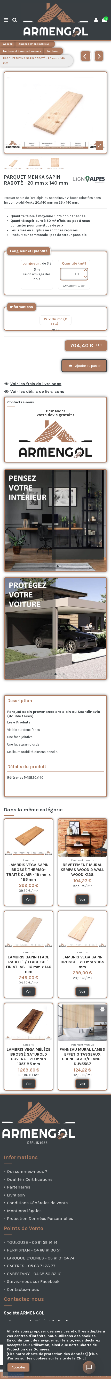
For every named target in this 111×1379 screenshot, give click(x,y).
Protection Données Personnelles (40, 1218)
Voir (28, 899)
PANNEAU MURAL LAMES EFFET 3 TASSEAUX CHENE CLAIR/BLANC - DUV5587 (82, 1056)
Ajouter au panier (87, 366)
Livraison (16, 1195)
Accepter (18, 1367)
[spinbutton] (74, 274)
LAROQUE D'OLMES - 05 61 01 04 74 (40, 1258)
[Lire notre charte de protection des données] (47, 1354)
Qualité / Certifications (29, 1179)
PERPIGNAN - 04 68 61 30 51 (34, 1250)
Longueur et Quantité (28, 251)
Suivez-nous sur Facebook (33, 1281)
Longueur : (31, 263)
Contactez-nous (23, 1289)
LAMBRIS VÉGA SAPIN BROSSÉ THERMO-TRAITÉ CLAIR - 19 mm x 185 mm (28, 872)
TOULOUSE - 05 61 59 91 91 (32, 1242)
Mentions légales (24, 1210)
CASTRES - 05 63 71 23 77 (31, 1265)
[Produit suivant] (98, 56)
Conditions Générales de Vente (37, 1202)
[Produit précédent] (86, 56)
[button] (85, 271)
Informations (21, 307)
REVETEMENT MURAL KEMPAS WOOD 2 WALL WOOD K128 (82, 870)
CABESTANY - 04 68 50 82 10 (34, 1273)
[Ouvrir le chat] (89, 1367)
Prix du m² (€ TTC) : (55, 321)
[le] (29, 251)
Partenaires (18, 1187)
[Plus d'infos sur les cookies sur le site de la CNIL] (52, 1356)
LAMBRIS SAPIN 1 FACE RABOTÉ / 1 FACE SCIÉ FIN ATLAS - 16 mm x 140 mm (28, 964)
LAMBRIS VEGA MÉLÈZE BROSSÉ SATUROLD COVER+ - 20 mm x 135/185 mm (29, 1056)
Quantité (74, 263)
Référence (15, 777)
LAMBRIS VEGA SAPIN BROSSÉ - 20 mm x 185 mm (82, 962)
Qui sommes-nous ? (27, 1171)
